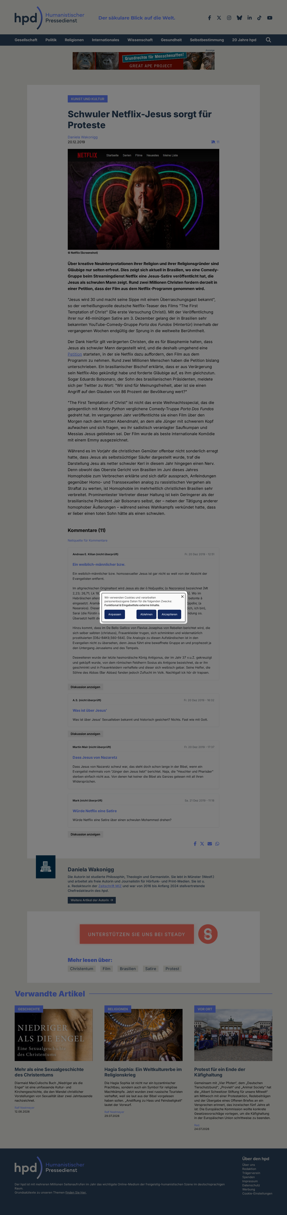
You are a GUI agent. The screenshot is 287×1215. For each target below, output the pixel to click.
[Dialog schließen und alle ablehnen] (182, 595)
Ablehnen (146, 614)
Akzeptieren (169, 614)
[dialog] (143, 607)
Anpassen (114, 614)
